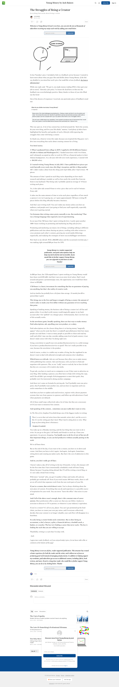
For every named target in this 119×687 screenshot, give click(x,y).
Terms (62, 675)
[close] (75, 631)
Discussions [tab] (42, 611)
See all (33, 651)
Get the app (67, 679)
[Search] (95, 3)
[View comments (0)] (37, 21)
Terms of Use (67, 659)
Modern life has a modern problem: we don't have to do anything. (48, 618)
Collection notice (69, 675)
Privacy (58, 675)
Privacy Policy (71, 661)
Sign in (114, 3)
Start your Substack (55, 679)
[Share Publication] (99, 3)
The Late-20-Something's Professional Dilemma (48, 627)
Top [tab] (32, 611)
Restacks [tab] (40, 591)
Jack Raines (37, 16)
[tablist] (37, 591)
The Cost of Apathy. (37, 616)
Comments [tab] (34, 591)
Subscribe (106, 3)
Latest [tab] (36, 611)
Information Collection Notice (59, 661)
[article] (59, 619)
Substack (51, 683)
